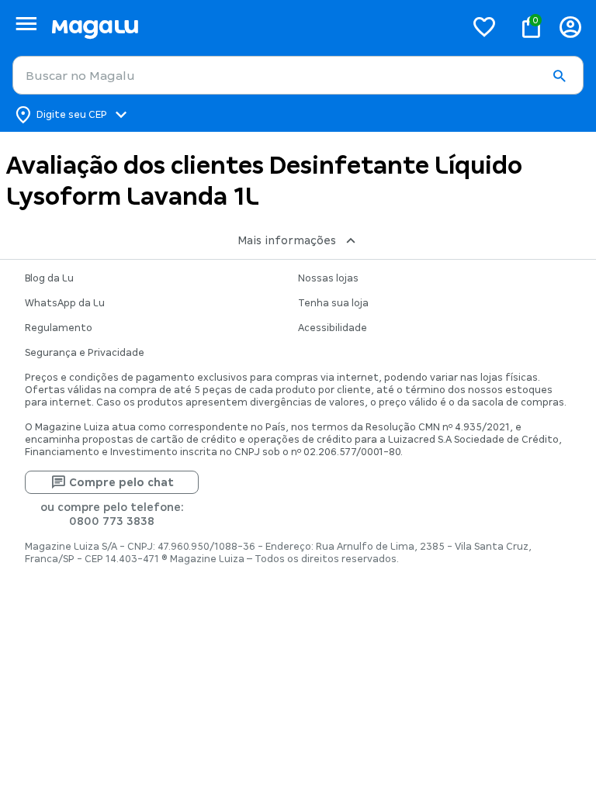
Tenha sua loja (333, 303)
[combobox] (298, 75)
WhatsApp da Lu (65, 303)
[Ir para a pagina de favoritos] (484, 26)
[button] (558, 76)
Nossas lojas (328, 278)
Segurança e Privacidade (84, 352)
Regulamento (58, 328)
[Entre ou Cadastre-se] (570, 26)
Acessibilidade (332, 328)
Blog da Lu (49, 278)
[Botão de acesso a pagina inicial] (252, 26)
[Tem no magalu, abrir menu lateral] (26, 23)
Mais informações (286, 240)
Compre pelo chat (121, 482)
